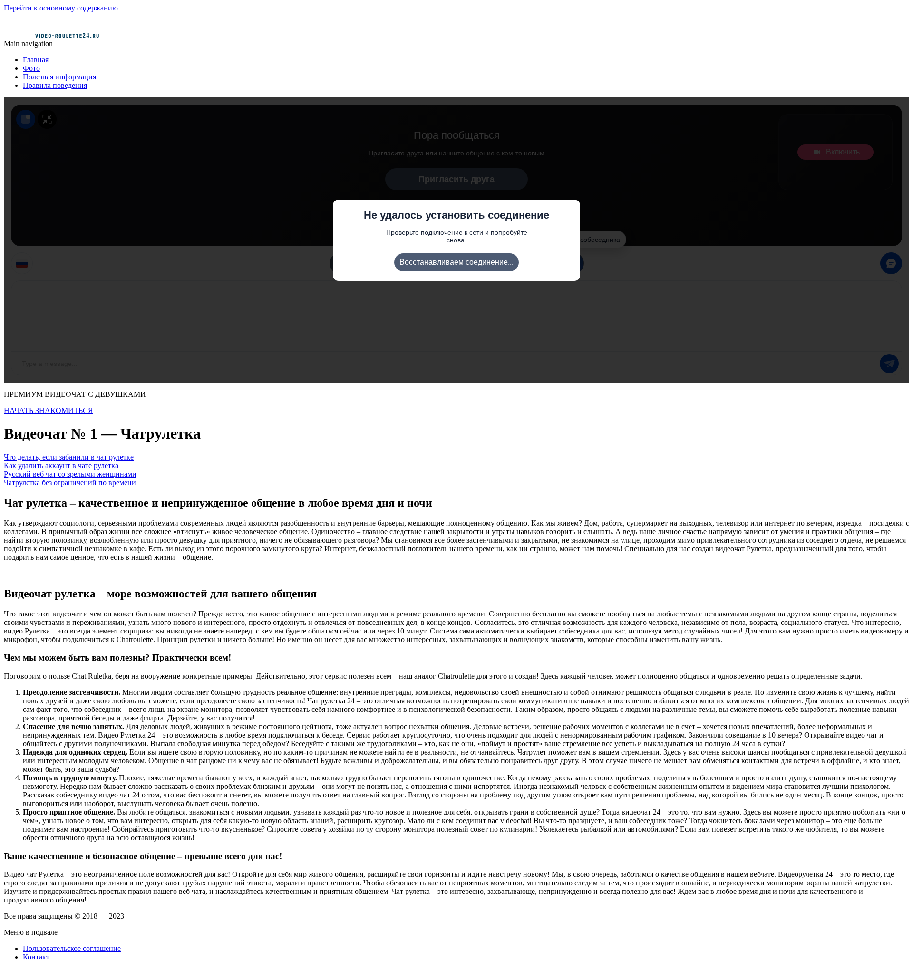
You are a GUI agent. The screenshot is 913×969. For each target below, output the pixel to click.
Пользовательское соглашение (72, 948)
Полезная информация (59, 77)
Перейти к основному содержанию (61, 8)
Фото (31, 68)
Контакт (36, 957)
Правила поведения (55, 85)
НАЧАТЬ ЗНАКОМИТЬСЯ (48, 410)
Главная (36, 60)
